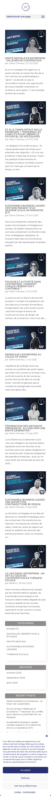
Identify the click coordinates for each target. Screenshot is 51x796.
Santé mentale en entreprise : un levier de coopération (25, 59)
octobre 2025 (14, 672)
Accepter (25, 770)
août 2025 (12, 682)
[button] (46, 736)
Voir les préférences (25, 785)
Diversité (13, 628)
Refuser (25, 778)
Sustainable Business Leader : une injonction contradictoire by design (25, 502)
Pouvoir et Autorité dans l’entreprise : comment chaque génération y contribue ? (23, 285)
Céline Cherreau (17, 63)
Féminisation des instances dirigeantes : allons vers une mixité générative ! (25, 428)
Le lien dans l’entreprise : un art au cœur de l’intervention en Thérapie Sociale (24, 577)
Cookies (17, 792)
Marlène (13, 583)
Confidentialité (29, 792)
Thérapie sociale (17, 654)
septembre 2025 (16, 677)
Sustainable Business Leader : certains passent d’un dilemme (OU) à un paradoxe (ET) (25, 209)
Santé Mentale (16, 641)
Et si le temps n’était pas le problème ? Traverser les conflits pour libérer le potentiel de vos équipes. (23, 133)
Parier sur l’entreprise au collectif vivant (23, 355)
